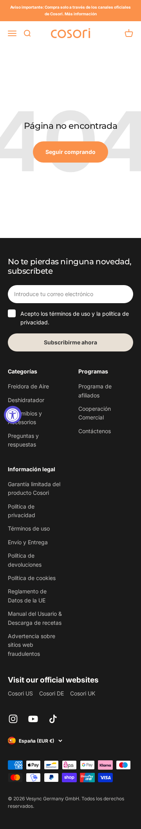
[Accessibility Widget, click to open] (13, 414)
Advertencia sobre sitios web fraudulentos (31, 645)
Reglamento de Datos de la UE (27, 595)
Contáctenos (94, 431)
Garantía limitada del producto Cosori (34, 488)
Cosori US (20, 693)
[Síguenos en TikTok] (53, 719)
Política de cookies (32, 578)
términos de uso (69, 313)
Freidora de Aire (28, 386)
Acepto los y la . (74, 318)
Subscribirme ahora (70, 342)
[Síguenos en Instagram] (13, 719)
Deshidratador (26, 400)
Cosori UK (82, 693)
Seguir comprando (70, 151)
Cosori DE (51, 693)
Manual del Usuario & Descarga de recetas (35, 618)
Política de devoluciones (25, 559)
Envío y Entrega (28, 542)
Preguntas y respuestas (23, 440)
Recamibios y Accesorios (25, 417)
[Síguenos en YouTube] (33, 719)
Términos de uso (29, 528)
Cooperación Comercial (94, 413)
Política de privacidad (21, 510)
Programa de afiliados (95, 390)
